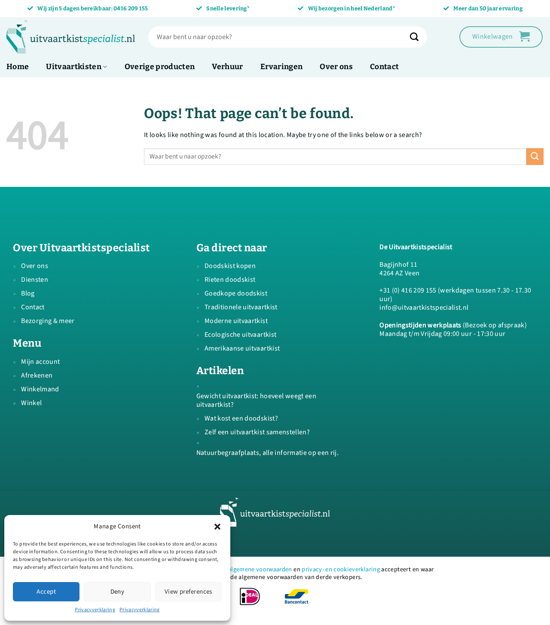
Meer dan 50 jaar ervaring (487, 8)
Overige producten (160, 66)
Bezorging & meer (47, 321)
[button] (217, 526)
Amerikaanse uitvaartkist (242, 348)
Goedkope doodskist (236, 293)
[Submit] (419, 37)
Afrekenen (36, 375)
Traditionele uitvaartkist (241, 307)
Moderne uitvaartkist (236, 321)
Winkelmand (40, 389)
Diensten (34, 279)
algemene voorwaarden (260, 569)
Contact (384, 66)
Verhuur (227, 66)
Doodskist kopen (230, 266)
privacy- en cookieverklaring (341, 569)
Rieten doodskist (230, 279)
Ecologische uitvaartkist (240, 334)
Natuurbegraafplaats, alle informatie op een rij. (267, 452)
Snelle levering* (228, 8)
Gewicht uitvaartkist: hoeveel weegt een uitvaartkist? (256, 400)
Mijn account (40, 361)
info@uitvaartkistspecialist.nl (423, 307)
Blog (27, 293)
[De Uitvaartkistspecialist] (70, 37)
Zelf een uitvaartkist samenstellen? (257, 432)
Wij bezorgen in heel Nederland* (351, 8)
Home (17, 66)
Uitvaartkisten (73, 66)
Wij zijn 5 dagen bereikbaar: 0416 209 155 (92, 8)
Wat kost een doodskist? (241, 418)
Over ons (336, 66)
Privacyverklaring (95, 609)
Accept (46, 591)
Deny (117, 591)
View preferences (188, 591)
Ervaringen (281, 66)
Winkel (31, 403)
